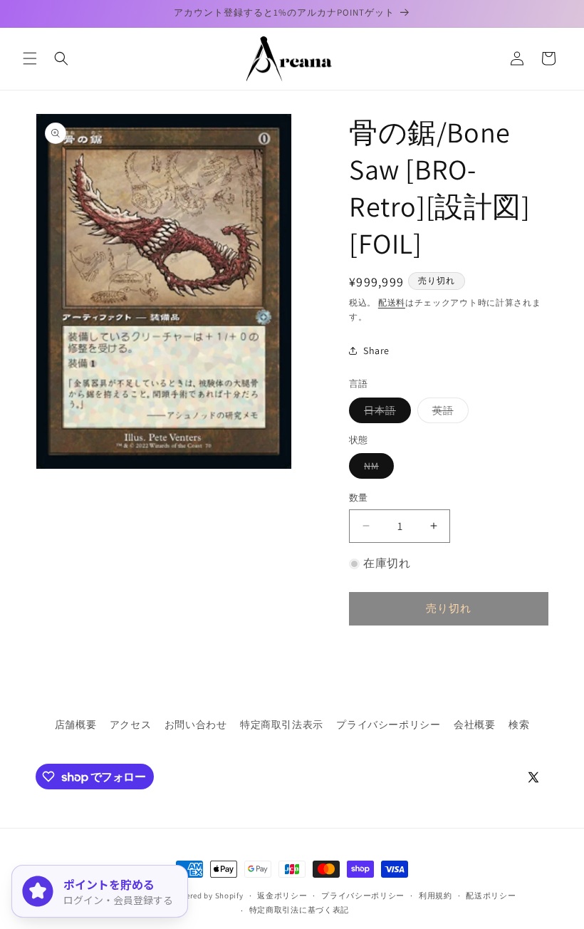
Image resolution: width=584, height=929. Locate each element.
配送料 (391, 302)
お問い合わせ (196, 724)
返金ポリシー (282, 896)
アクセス (130, 724)
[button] (30, 58)
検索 (519, 724)
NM (376, 469)
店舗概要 (75, 724)
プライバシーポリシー (388, 724)
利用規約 (435, 896)
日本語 (385, 413)
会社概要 (474, 724)
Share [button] (376, 350)
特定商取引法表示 (281, 724)
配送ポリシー (491, 896)
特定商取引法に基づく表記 (299, 910)
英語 (448, 413)
